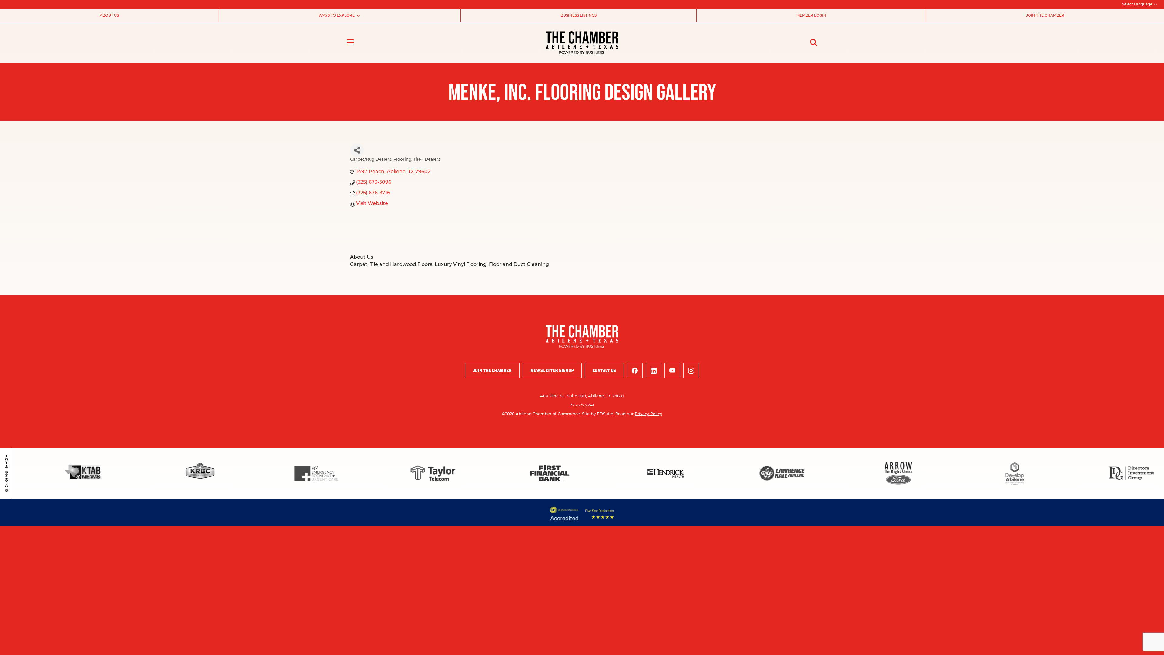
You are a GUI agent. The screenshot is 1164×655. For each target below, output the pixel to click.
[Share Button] (357, 150)
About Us (109, 16)
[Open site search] (813, 42)
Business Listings (578, 16)
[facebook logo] (635, 370)
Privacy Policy (648, 414)
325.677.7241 (582, 405)
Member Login (811, 16)
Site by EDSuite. (598, 414)
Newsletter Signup (552, 370)
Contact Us (604, 370)
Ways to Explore (337, 16)
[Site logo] (582, 42)
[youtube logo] (672, 370)
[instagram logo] (691, 370)
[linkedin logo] (653, 370)
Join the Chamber (1045, 16)
